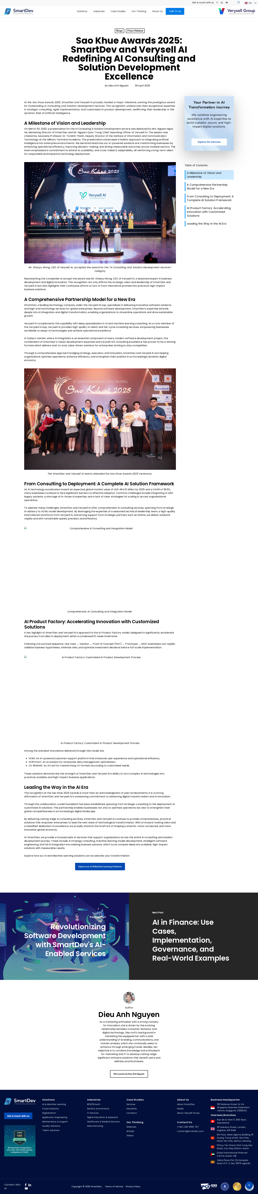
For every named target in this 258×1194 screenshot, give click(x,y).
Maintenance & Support (55, 1121)
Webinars (131, 1126)
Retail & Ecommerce (98, 1108)
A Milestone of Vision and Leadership (204, 175)
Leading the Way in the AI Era (207, 223)
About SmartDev (186, 1104)
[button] (100, 866)
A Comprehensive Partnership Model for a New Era (207, 186)
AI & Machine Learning (54, 1104)
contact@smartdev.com (190, 1131)
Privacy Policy (133, 1186)
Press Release (135, 30)
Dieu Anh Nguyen (118, 85)
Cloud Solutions (50, 1108)
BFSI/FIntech (93, 1104)
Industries (131, 1108)
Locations (131, 1112)
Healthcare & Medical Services (103, 1121)
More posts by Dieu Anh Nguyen (129, 1074)
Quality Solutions (51, 1125)
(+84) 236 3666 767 (188, 1126)
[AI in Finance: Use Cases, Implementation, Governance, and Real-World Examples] (193, 936)
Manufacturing (95, 1125)
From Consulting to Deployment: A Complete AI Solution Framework (210, 198)
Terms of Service (114, 1186)
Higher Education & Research (102, 1117)
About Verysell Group (188, 1112)
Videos (129, 1135)
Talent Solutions (50, 1130)
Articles (130, 1131)
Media (180, 1108)
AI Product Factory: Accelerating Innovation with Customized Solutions (209, 211)
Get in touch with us (18, 1116)
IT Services (93, 1112)
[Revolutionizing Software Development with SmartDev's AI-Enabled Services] (64, 936)
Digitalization (49, 1112)
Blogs (119, 30)
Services (130, 1104)
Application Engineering (54, 1117)
